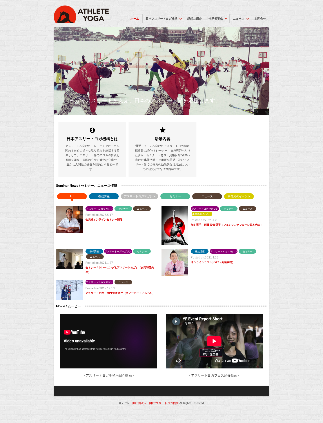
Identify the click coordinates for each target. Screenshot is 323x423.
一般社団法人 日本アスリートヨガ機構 (154, 403)
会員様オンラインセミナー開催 (103, 219)
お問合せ (260, 18)
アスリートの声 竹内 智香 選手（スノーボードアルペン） (120, 293)
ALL (72, 196)
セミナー (175, 196)
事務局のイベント (239, 196)
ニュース (238, 18)
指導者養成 (216, 18)
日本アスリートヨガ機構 (161, 18)
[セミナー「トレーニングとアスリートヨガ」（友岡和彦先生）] (69, 268)
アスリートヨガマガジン (139, 196)
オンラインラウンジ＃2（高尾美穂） (213, 262)
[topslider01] (161, 71)
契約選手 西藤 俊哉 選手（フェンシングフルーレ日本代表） (227, 224)
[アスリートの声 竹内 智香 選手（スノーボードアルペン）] (69, 298)
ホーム (135, 18)
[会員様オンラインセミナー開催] (69, 232)
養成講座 (104, 196)
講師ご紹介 (194, 18)
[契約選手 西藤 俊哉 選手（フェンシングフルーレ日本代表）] (175, 244)
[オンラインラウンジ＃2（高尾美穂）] (175, 275)
